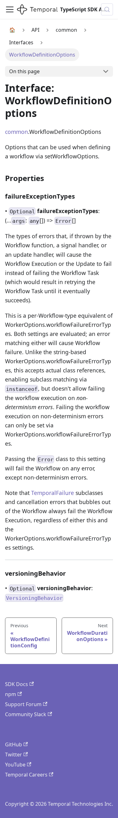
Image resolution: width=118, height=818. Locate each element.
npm (10, 694)
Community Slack (25, 714)
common (16, 131)
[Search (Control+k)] (107, 9)
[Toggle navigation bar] (9, 9)
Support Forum (23, 704)
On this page (24, 71)
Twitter (13, 754)
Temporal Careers (26, 774)
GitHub (13, 744)
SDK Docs (16, 684)
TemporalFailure (52, 493)
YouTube (15, 764)
